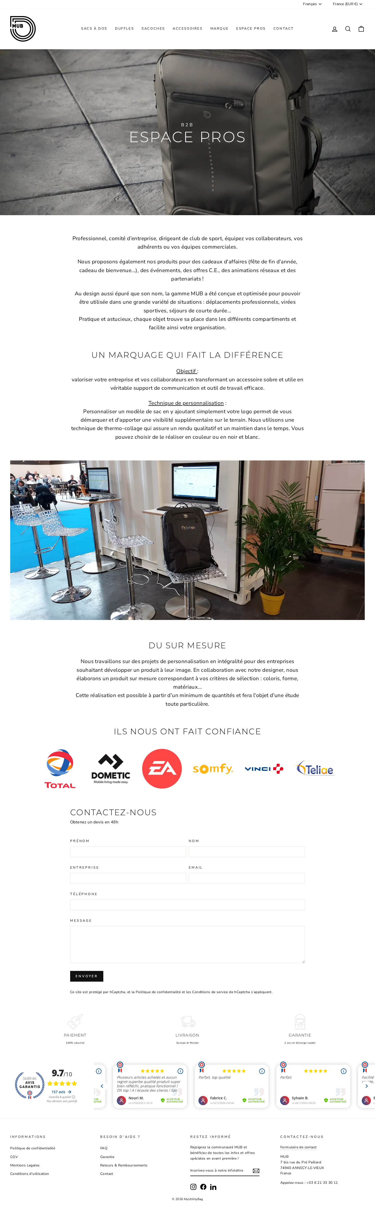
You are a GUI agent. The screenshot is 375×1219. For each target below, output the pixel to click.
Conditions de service (210, 992)
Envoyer (87, 976)
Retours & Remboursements (124, 1165)
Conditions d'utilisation (29, 1173)
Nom (194, 841)
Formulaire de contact (298, 1147)
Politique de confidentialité (158, 992)
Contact (283, 28)
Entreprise (84, 867)
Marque (219, 28)
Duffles (124, 28)
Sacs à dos (94, 28)
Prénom (80, 841)
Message (81, 920)
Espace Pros (251, 28)
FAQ (103, 1148)
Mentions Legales (25, 1165)
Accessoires (188, 28)
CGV (14, 1156)
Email (196, 867)
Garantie (107, 1156)
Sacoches (153, 28)
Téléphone (84, 894)
